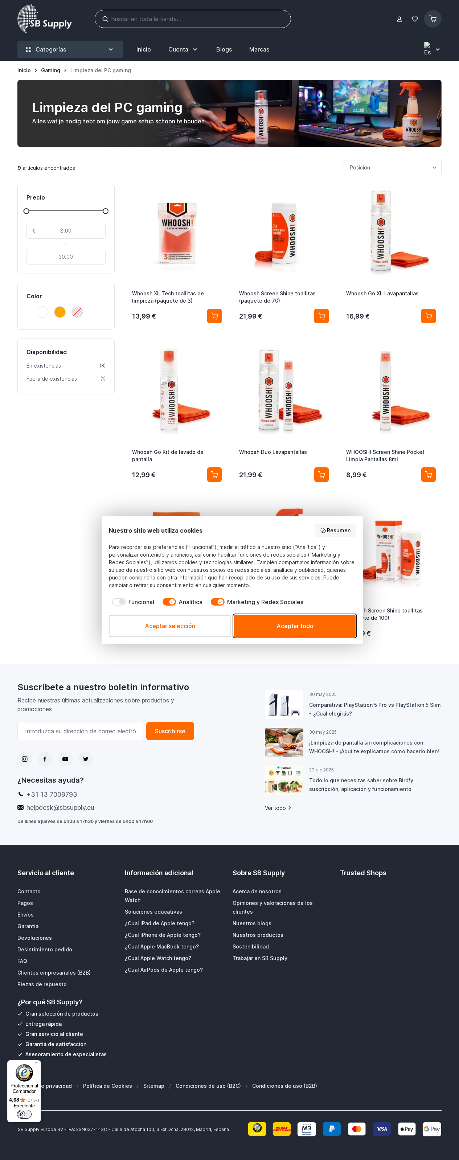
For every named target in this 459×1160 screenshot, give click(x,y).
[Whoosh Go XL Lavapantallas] (391, 233)
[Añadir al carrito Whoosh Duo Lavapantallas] (321, 474)
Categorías (51, 49)
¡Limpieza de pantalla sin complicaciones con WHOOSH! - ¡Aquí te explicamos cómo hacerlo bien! (374, 746)
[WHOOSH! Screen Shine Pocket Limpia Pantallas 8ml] (391, 392)
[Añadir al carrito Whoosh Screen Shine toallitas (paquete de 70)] (321, 316)
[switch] (24, 1114)
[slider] (26, 211)
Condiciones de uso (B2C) (208, 1086)
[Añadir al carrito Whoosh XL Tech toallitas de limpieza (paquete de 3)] (214, 316)
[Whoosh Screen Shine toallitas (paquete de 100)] (391, 550)
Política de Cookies (107, 1086)
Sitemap (153, 1086)
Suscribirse (170, 731)
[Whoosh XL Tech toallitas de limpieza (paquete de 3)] (177, 233)
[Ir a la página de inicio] (44, 18)
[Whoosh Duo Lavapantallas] (284, 392)
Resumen (339, 530)
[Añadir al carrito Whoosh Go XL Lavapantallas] (428, 316)
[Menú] (36, 1064)
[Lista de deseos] (415, 19)
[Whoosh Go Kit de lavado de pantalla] (177, 392)
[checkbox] (131, 602)
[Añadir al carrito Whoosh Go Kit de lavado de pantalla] (214, 474)
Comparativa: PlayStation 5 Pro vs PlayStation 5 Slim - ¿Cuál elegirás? (375, 709)
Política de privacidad (44, 1086)
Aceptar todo (294, 626)
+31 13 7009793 (51, 794)
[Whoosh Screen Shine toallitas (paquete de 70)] (284, 233)
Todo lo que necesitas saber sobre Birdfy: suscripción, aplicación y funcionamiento (362, 784)
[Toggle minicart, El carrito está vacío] (433, 19)
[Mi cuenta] (399, 19)
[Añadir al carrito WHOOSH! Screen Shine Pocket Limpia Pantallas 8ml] (428, 474)
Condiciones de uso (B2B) (284, 1086)
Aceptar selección (170, 626)
